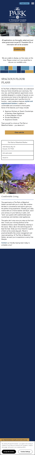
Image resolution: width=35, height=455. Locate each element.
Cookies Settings (25, 451)
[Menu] (33, 3)
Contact (4, 243)
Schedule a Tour (19, 49)
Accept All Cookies (9, 451)
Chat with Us (19, 132)
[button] (24, 3)
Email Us (5, 158)
